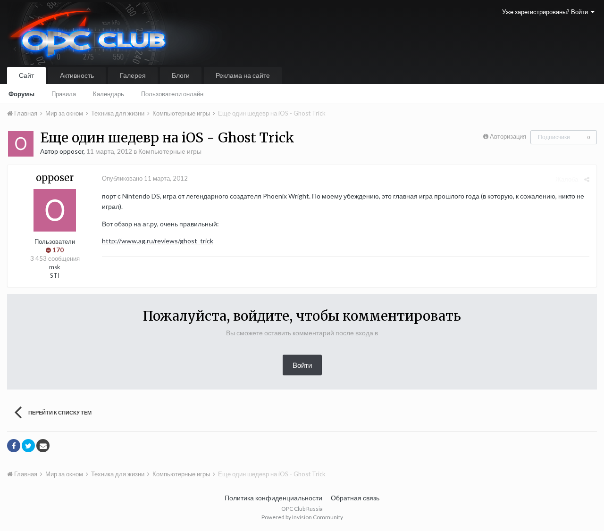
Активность (77, 75)
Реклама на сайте (243, 75)
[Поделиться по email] (43, 445)
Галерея (133, 75)
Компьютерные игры (169, 151)
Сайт (26, 75)
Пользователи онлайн (172, 94)
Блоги (181, 75)
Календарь (108, 94)
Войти (302, 365)
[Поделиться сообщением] (586, 179)
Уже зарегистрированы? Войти (546, 12)
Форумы (21, 94)
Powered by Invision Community (302, 517)
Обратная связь (355, 498)
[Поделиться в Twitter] (28, 445)
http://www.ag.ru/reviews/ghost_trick (157, 241)
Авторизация (508, 136)
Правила (63, 94)
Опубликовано (145, 178)
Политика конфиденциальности (273, 498)
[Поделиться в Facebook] (13, 445)
